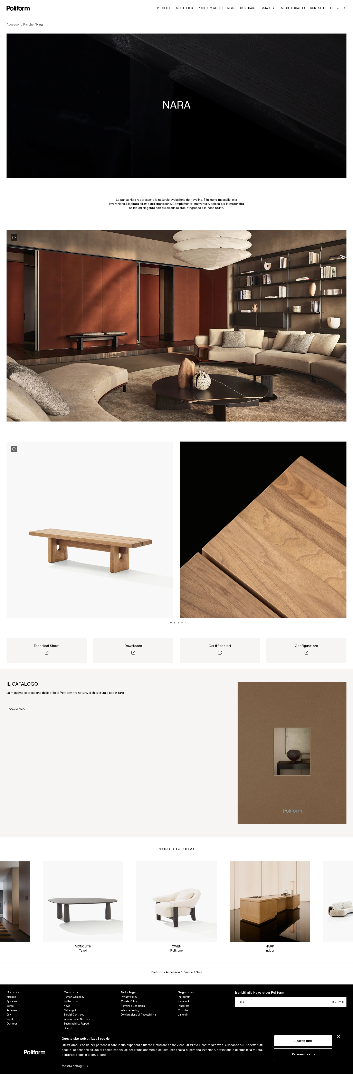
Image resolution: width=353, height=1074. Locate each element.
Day (9, 1014)
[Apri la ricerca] (345, 8)
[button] (23, 868)
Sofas (10, 1006)
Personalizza (301, 1054)
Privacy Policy (129, 997)
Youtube (183, 1010)
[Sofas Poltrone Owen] (176, 901)
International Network (77, 1019)
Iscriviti (338, 1002)
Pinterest (183, 1006)
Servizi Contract (74, 1014)
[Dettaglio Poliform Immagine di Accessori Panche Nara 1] (14, 237)
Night (10, 1019)
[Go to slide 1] (171, 622)
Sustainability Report (76, 1023)
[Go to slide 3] (178, 622)
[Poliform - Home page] (18, 8)
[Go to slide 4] (182, 622)
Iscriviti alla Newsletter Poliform (259, 992)
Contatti (69, 1028)
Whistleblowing (130, 1010)
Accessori (12, 1010)
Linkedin (183, 1014)
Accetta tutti (303, 1041)
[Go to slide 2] (174, 622)
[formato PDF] (292, 753)
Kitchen (11, 997)
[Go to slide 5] (185, 622)
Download (17, 709)
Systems (12, 1001)
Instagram (184, 997)
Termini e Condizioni (133, 1006)
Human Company (74, 997)
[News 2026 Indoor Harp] (270, 901)
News (67, 1006)
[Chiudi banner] (338, 1036)
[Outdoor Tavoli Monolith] (83, 901)
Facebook (184, 1001)
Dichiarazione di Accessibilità (138, 1014)
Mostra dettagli (73, 1066)
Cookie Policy (129, 1001)
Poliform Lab (71, 1001)
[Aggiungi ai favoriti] (338, 8)
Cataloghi (70, 1010)
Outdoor (12, 1023)
